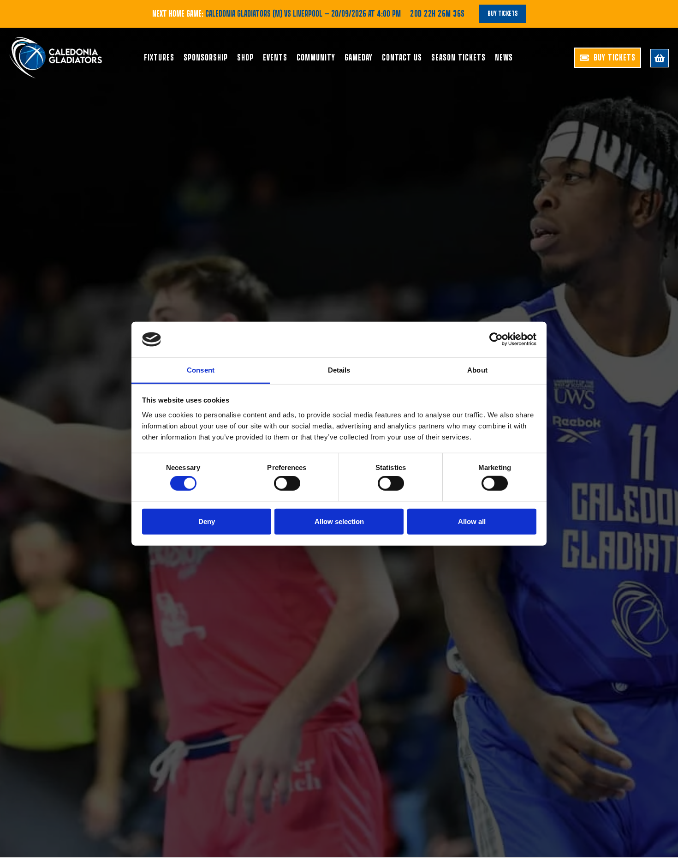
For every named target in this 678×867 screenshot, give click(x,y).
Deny (206, 521)
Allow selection (339, 521)
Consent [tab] (200, 370)
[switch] (287, 483)
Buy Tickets (502, 13)
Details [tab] (339, 370)
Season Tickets (458, 58)
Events (275, 58)
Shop (245, 58)
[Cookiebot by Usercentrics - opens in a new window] (496, 339)
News (504, 58)
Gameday (359, 58)
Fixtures (159, 58)
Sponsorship (206, 58)
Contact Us (402, 58)
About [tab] (477, 370)
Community (316, 58)
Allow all (472, 521)
